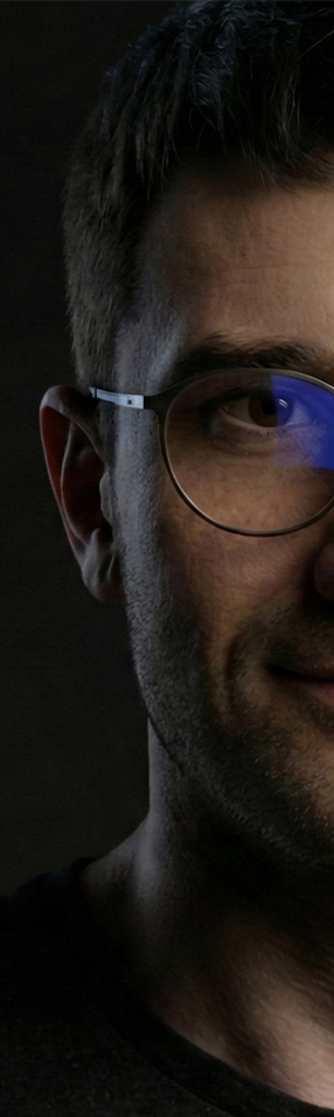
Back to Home (167, 851)
